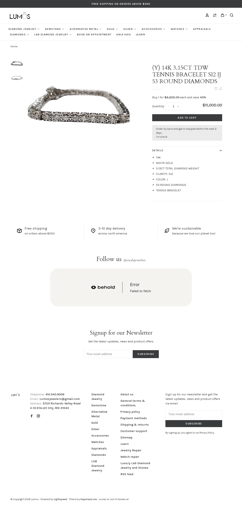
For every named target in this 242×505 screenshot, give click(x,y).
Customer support (133, 431)
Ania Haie (123, 34)
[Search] (232, 15)
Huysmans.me (88, 499)
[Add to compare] (220, 89)
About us (126, 394)
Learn (140, 34)
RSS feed (126, 474)
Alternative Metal (84, 29)
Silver (128, 29)
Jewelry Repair (130, 450)
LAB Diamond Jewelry (51, 34)
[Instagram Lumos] (38, 416)
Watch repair (129, 456)
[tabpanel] (81, 114)
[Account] (208, 15)
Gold (111, 29)
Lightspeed (60, 499)
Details (157, 150)
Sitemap (126, 437)
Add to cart (187, 117)
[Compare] (215, 15)
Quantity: (158, 106)
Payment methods (133, 418)
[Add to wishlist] (216, 89)
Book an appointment (94, 34)
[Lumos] (15, 395)
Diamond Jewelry (22, 29)
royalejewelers (134, 260)
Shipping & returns (134, 424)
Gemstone (53, 29)
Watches (177, 29)
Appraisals (202, 29)
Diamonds (18, 34)
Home (13, 46)
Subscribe (145, 354)
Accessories (152, 29)
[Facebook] (31, 416)
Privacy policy (130, 411)
